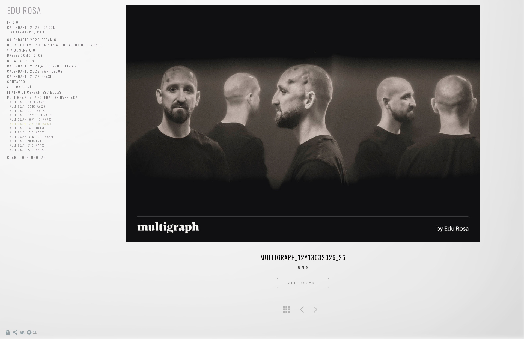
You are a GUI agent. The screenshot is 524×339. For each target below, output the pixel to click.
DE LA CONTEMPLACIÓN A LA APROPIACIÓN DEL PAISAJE (54, 45)
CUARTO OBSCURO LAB (26, 157)
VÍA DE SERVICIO (21, 50)
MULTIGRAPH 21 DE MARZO (27, 145)
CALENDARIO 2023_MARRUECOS (34, 71)
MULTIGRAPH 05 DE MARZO (27, 106)
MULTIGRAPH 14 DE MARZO (27, 128)
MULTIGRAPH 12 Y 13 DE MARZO (30, 124)
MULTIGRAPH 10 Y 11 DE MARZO (31, 119)
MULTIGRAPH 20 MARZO (25, 141)
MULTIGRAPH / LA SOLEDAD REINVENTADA (42, 97)
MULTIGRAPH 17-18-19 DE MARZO (32, 137)
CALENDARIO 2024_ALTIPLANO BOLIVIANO (43, 66)
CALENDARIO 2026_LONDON (31, 27)
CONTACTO (16, 81)
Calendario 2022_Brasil (30, 76)
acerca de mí (19, 87)
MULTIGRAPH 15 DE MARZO (27, 132)
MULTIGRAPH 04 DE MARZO (28, 102)
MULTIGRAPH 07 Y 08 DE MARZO (31, 115)
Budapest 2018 (20, 60)
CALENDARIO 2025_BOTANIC (31, 39)
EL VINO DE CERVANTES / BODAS (34, 92)
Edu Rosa (24, 10)
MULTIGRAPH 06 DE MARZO (28, 111)
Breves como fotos (25, 55)
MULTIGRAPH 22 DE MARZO (27, 150)
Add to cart (302, 283)
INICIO (13, 22)
